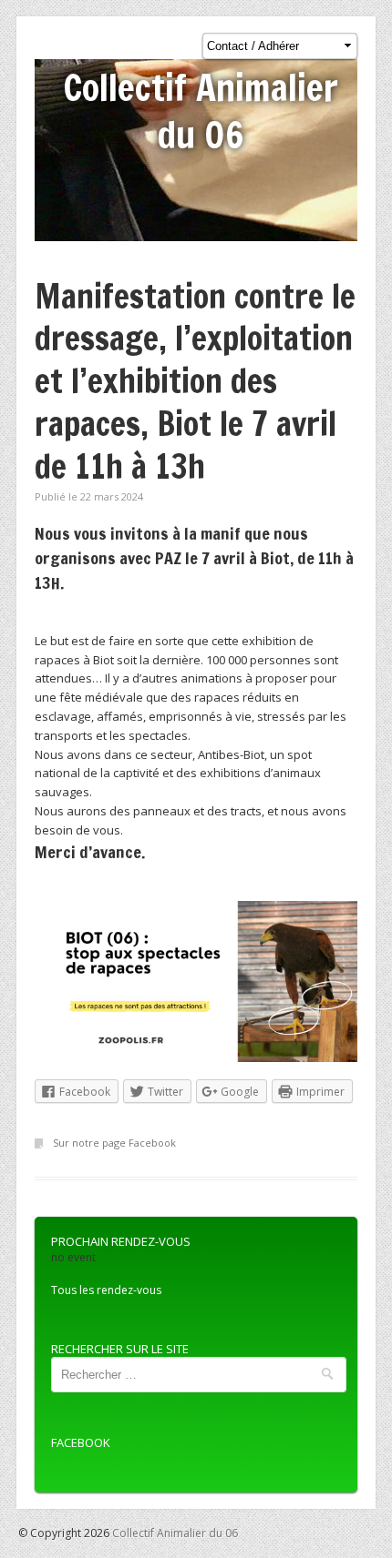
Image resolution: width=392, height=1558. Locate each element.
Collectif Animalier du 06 (200, 110)
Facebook (80, 1442)
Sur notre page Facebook (114, 1142)
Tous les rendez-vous (106, 1290)
